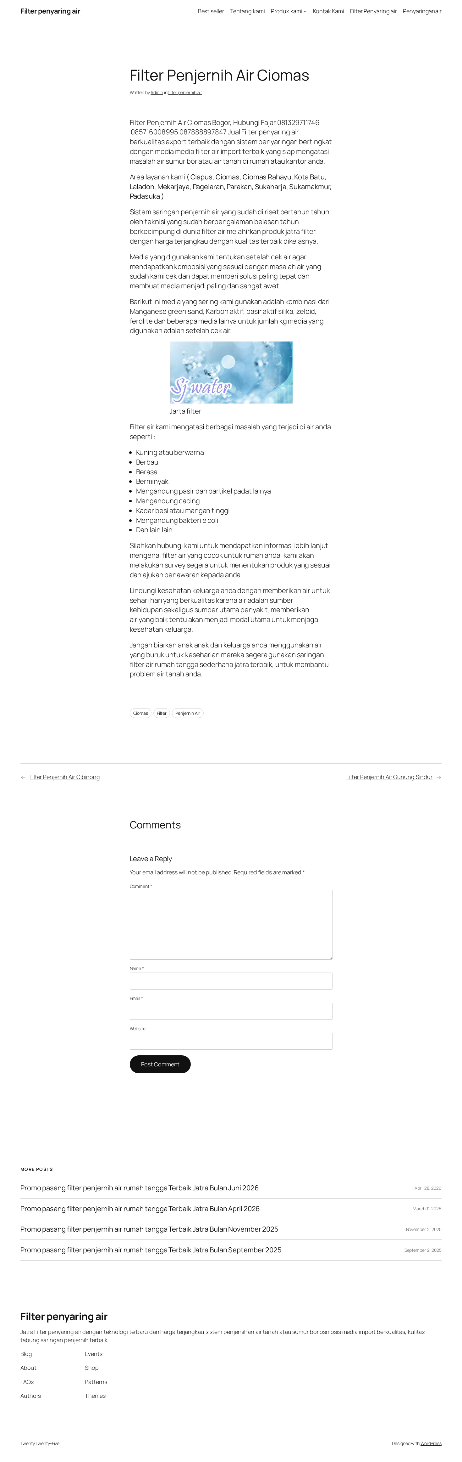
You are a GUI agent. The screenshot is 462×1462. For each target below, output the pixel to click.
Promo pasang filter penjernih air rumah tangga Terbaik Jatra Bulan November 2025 (149, 1229)
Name (137, 968)
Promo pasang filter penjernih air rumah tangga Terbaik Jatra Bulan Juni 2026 (139, 1188)
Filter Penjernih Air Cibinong (65, 777)
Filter (162, 713)
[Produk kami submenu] (305, 11)
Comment (141, 886)
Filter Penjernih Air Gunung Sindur (389, 777)
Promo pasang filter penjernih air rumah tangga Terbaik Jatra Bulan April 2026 (140, 1209)
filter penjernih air (185, 92)
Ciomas (140, 713)
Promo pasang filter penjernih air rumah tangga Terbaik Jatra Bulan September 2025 (151, 1250)
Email (136, 998)
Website (138, 1028)
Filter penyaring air (50, 11)
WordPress (431, 1443)
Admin (157, 92)
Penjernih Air (187, 713)
